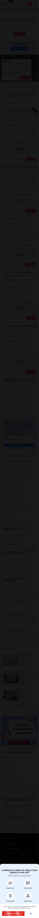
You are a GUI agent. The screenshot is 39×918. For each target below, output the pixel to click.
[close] (35, 867)
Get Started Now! (12, 913)
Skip (30, 913)
